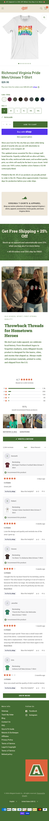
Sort (25, 447)
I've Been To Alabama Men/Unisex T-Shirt (27, 558)
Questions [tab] (25, 432)
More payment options (24, 137)
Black (20, 99)
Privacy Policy (7, 740)
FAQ (3, 725)
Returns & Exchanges (10, 733)
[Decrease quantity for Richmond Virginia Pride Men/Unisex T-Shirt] (3, 124)
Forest (37, 99)
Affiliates (5, 736)
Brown (26, 99)
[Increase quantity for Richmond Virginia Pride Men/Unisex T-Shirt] (10, 124)
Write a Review (26, 439)
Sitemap (5, 711)
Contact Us (6, 722)
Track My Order (8, 715)
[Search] (41, 8)
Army (15, 99)
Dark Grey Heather (31, 99)
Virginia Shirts (24, 211)
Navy (42, 99)
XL (24, 111)
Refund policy (7, 754)
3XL (38, 111)
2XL (31, 111)
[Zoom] (44, 17)
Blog (3, 718)
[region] (24, 421)
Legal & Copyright (9, 747)
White (4, 99)
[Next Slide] (44, 421)
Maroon (9, 99)
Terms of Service (8, 743)
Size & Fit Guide (8, 729)
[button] (24, 388)
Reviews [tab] (10, 432)
